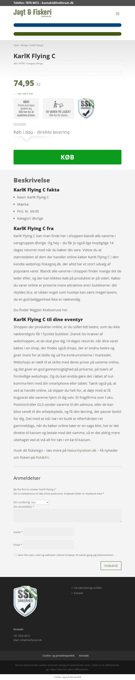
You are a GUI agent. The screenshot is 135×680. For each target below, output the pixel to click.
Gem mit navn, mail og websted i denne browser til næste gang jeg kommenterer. (66, 555)
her (65, 310)
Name (18, 532)
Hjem (16, 45)
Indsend (111, 565)
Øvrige (24, 45)
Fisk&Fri (42, 457)
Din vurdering (22, 502)
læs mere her (25, 93)
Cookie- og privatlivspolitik (58, 655)
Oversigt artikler (92, 587)
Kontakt (78, 593)
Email (18, 544)
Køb (67, 157)
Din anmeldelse (24, 506)
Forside (78, 587)
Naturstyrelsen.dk (81, 450)
